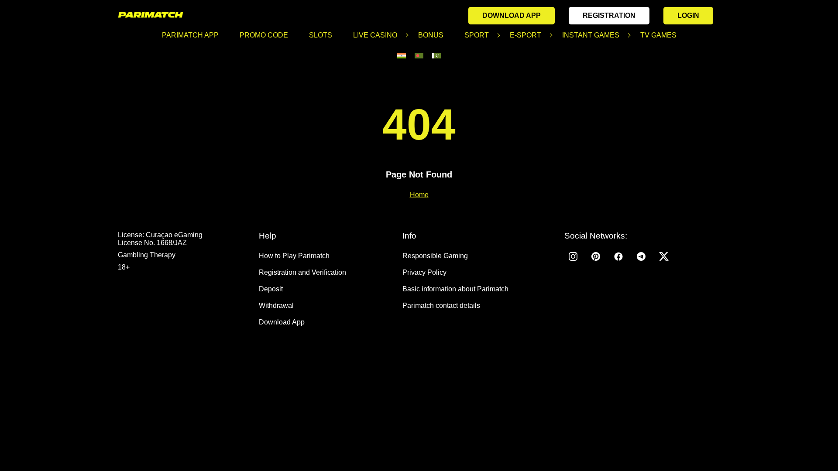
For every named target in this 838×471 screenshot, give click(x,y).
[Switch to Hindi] (401, 55)
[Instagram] (573, 256)
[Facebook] (618, 256)
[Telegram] (641, 256)
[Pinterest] (595, 256)
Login (688, 15)
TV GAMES (658, 35)
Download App (511, 15)
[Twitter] (664, 256)
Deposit (271, 289)
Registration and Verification (302, 272)
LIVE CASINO (375, 35)
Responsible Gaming (435, 255)
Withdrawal (276, 305)
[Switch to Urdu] (436, 55)
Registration (609, 15)
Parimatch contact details (441, 305)
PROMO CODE (264, 35)
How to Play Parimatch (294, 255)
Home (419, 194)
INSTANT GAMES (590, 35)
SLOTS (320, 35)
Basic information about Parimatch (455, 289)
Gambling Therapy (146, 255)
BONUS (430, 35)
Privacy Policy (424, 272)
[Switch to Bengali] (419, 55)
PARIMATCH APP (190, 35)
